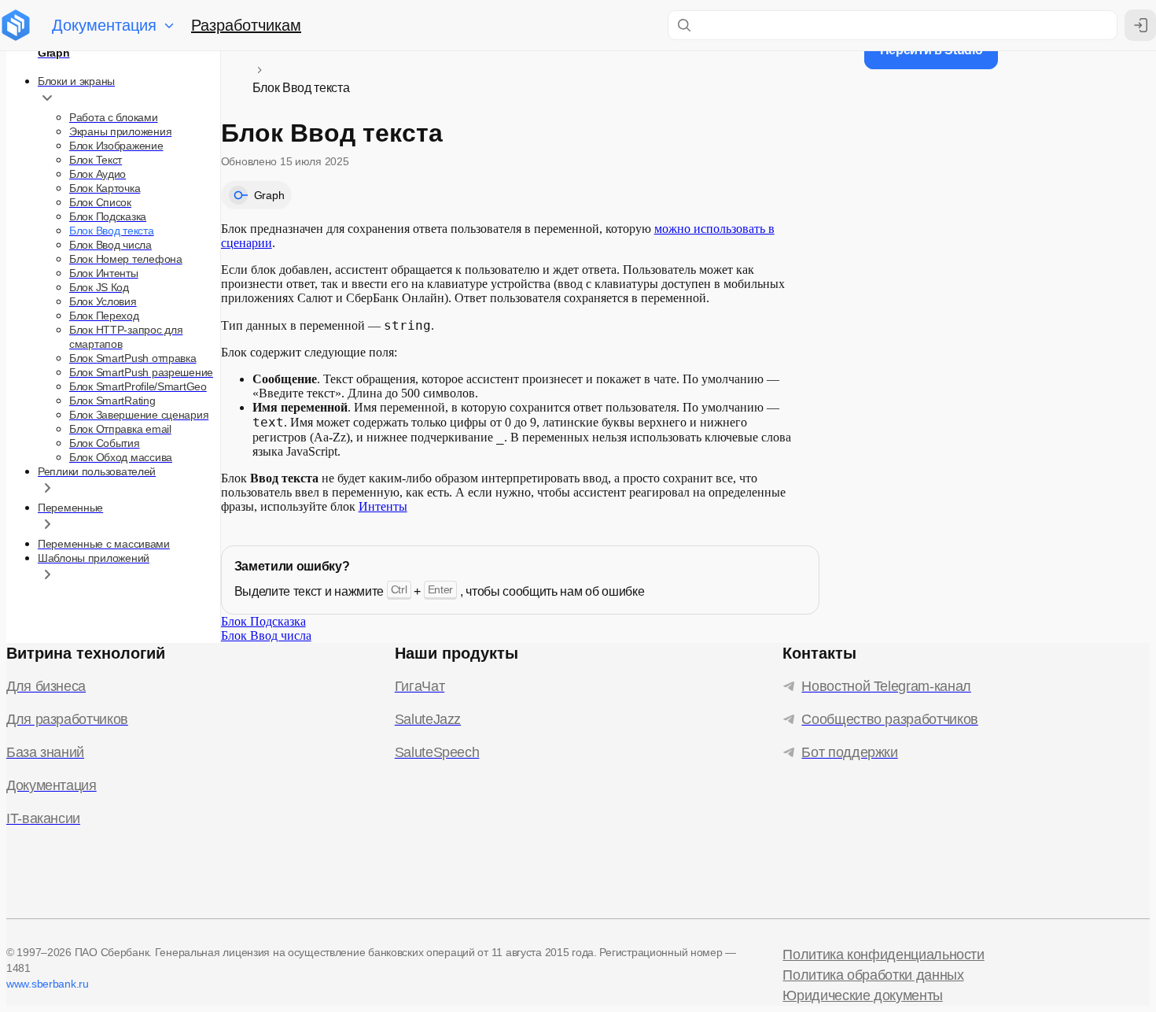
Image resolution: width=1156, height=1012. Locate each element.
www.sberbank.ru (47, 983)
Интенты (383, 506)
